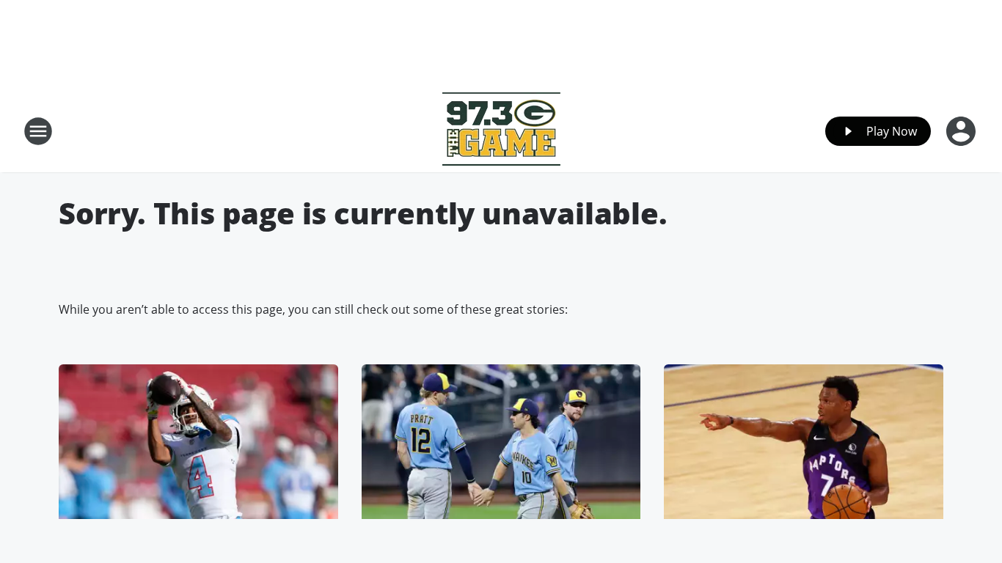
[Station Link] (501, 130)
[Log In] (962, 131)
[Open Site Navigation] (38, 131)
